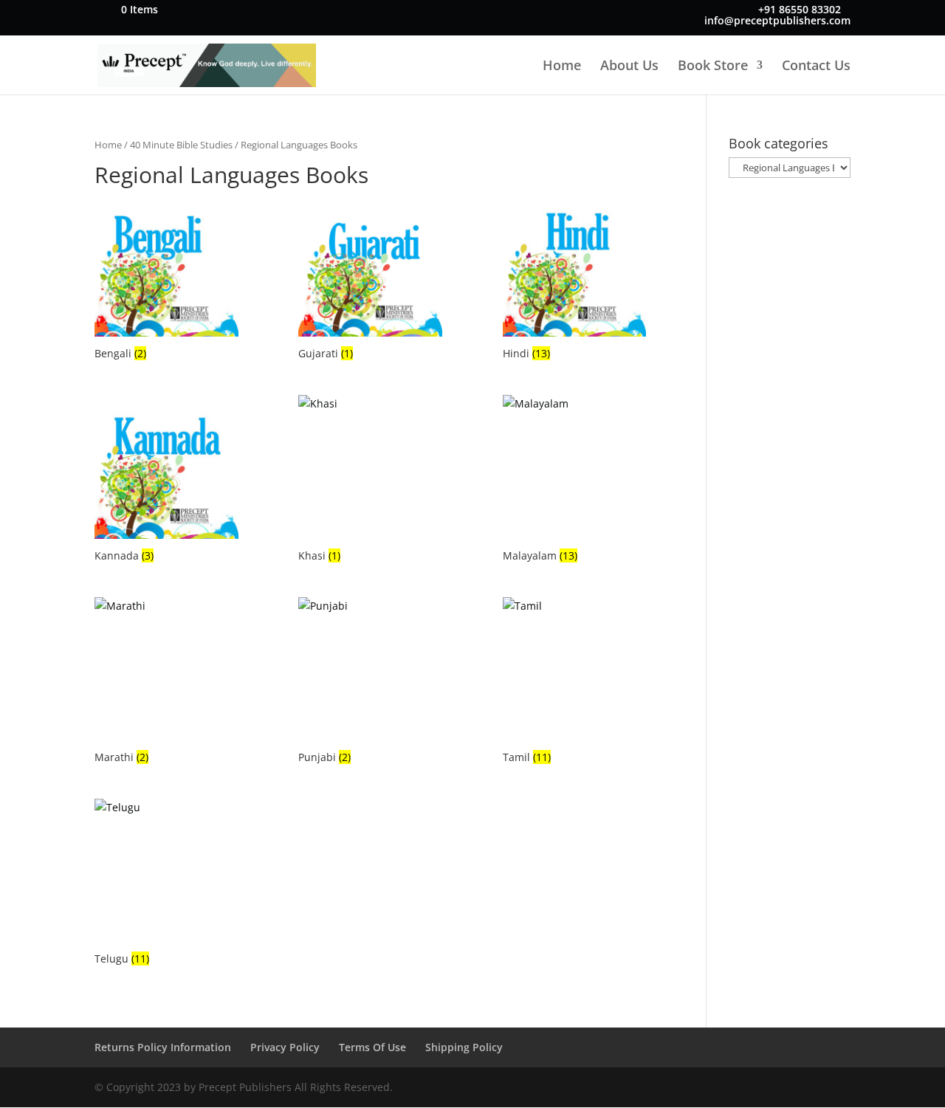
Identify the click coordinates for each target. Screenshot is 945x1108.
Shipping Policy (464, 1047)
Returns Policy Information (162, 1047)
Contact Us (816, 67)
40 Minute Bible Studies (181, 144)
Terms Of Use (372, 1047)
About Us (629, 67)
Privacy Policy (285, 1047)
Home (562, 67)
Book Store (713, 67)
